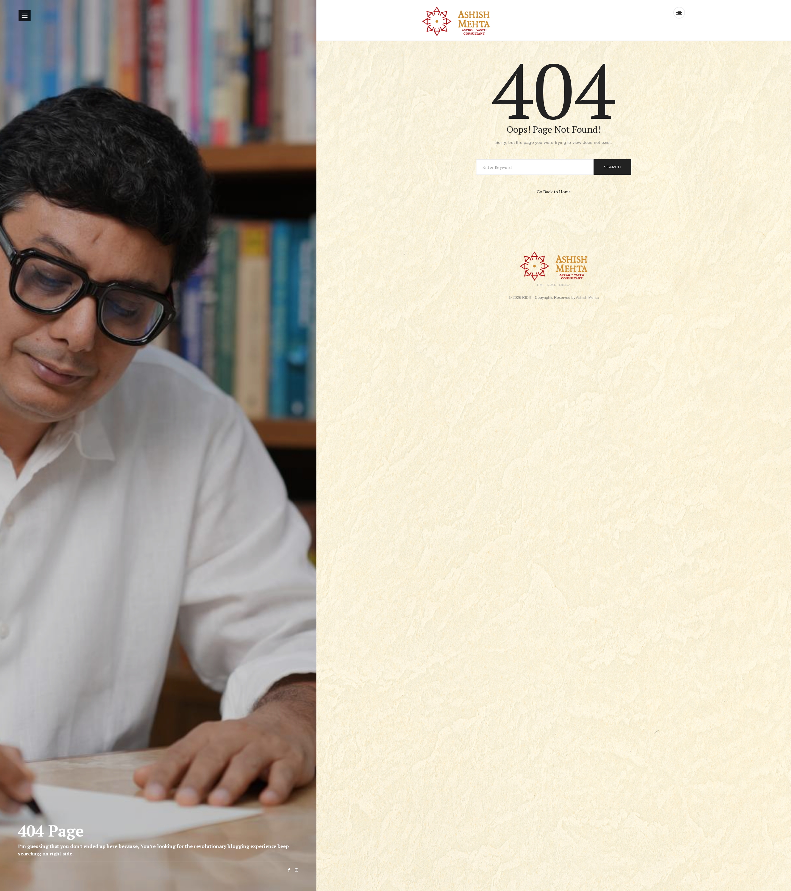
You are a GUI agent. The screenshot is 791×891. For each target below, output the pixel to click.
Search (612, 167)
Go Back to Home (554, 192)
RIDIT (527, 297)
